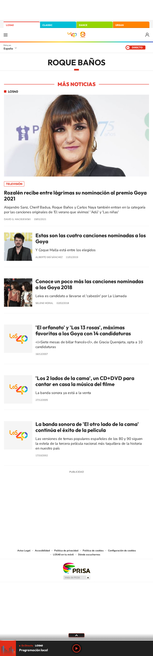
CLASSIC (47, 25)
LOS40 (10, 25)
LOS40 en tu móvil (63, 554)
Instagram (52, 501)
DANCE (83, 25)
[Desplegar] (76, 635)
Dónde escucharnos (89, 554)
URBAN (119, 25)
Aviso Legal (23, 550)
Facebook (84, 501)
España (8, 48)
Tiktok (60, 501)
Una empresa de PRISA (76, 568)
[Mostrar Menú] (5, 34)
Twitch (92, 501)
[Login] (147, 34)
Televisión (14, 184)
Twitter (76, 501)
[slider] (76, 640)
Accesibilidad (42, 550)
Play (76, 648)
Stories (100, 501)
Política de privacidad (66, 550)
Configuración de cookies (122, 550)
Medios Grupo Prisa (76, 577)
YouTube (68, 501)
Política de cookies (93, 550)
